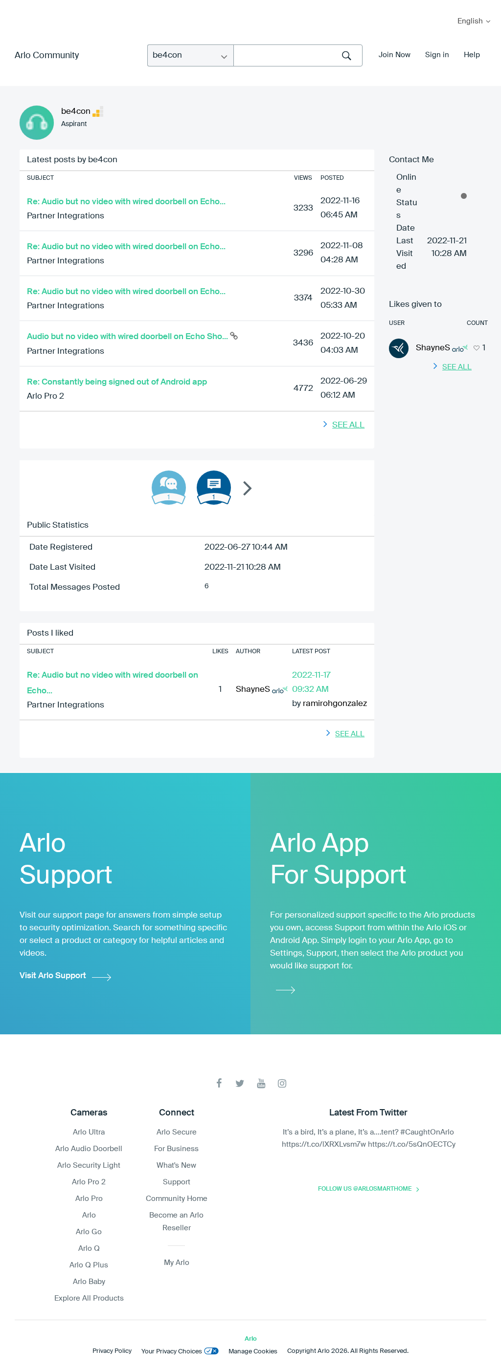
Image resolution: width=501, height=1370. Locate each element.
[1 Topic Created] (213, 487)
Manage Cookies (252, 1352)
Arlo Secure (177, 1132)
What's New (176, 1165)
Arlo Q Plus (88, 1265)
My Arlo (14, 6)
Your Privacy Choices (171, 1352)
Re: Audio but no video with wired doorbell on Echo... (126, 202)
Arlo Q (89, 1248)
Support (176, 1182)
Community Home (176, 1198)
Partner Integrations (65, 216)
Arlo (89, 1215)
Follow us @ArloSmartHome (364, 1189)
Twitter (240, 1083)
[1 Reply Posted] (168, 487)
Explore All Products (89, 1298)
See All (348, 425)
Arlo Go (89, 1232)
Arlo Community (47, 55)
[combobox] (298, 55)
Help (472, 55)
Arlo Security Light (88, 1165)
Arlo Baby (89, 1281)
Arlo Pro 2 (45, 396)
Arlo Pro (89, 1198)
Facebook (219, 1083)
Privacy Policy (112, 1351)
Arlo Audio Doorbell (88, 1149)
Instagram (282, 1083)
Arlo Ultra (89, 1132)
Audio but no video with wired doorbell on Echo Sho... (128, 337)
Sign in (437, 55)
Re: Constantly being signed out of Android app (117, 382)
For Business (176, 1149)
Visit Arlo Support (53, 976)
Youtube (261, 1083)
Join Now (394, 55)
